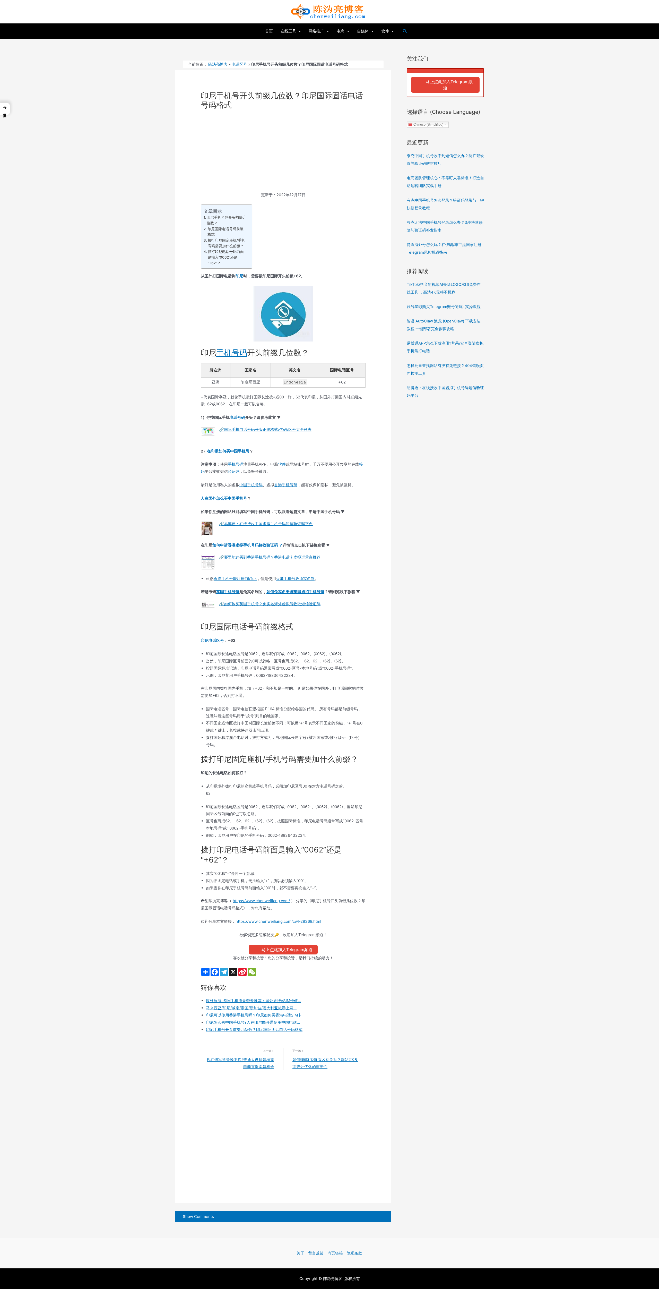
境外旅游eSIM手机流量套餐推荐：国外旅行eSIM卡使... (253, 1000)
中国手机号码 (251, 484)
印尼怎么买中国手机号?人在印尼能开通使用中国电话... (253, 1022)
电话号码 (237, 417)
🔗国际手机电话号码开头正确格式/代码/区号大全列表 (265, 429)
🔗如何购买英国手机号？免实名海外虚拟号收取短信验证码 (269, 603)
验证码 (233, 471)
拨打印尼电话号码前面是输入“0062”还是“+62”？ (226, 257)
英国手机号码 (227, 591)
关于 (300, 1253)
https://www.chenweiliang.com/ (261, 900)
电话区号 (239, 64)
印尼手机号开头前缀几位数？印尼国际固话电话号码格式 (254, 1029)
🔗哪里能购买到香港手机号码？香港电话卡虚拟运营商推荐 (269, 557)
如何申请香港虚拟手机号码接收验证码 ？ (247, 545)
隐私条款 (354, 1253)
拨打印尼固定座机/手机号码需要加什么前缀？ (226, 243)
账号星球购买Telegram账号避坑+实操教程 (444, 306)
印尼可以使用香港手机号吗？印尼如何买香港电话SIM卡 (254, 1015)
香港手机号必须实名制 (295, 578)
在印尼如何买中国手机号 (228, 451)
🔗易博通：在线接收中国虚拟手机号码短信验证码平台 (266, 523)
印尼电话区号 (212, 640)
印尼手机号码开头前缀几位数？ (226, 220)
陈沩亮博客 (218, 64)
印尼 (239, 276)
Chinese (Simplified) (427, 124)
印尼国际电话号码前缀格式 (225, 232)
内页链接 (335, 1253)
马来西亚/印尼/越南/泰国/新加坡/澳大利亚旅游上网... (251, 1007)
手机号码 (231, 352)
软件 (282, 464)
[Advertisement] (283, 153)
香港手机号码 (285, 484)
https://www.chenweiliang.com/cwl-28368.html (278, 921)
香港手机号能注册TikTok (235, 578)
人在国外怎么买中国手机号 (224, 498)
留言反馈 (316, 1253)
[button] (5, 109)
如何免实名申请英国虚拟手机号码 (295, 591)
